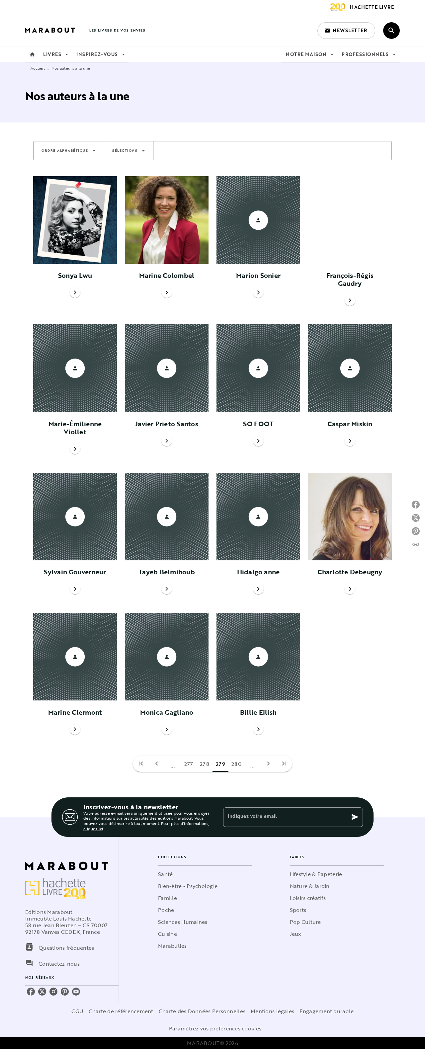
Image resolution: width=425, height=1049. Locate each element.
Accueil (38, 68)
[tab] (32, 54)
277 (188, 764)
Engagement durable (326, 1011)
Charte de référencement (121, 1011)
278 (204, 764)
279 (220, 764)
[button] (346, 30)
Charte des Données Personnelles (202, 1011)
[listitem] (31, 991)
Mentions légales (272, 1011)
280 (236, 764)
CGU (77, 1011)
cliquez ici (93, 829)
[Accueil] (53, 30)
